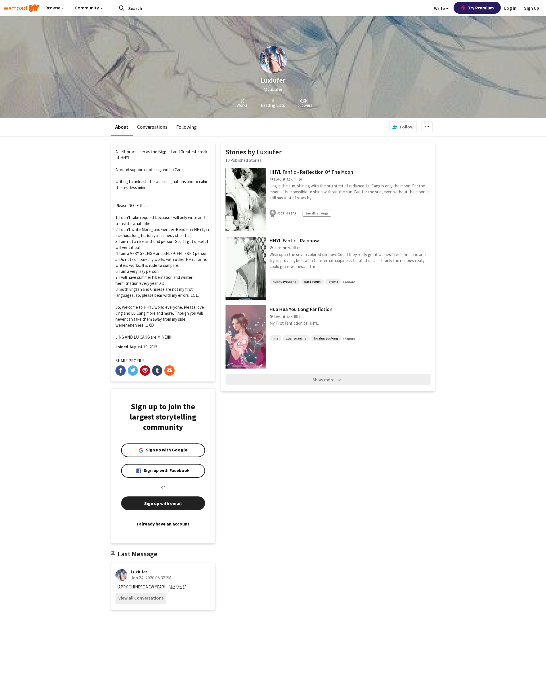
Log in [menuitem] (510, 8)
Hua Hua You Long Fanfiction (301, 309)
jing (275, 338)
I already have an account (163, 524)
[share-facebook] (120, 370)
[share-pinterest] (145, 370)
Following (186, 127)
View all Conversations (141, 598)
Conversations (152, 127)
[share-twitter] (133, 370)
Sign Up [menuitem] (531, 8)
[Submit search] (121, 8)
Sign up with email (163, 503)
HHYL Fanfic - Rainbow (294, 240)
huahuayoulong (285, 281)
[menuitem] (403, 126)
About (122, 127)
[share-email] (169, 370)
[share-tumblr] (157, 370)
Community (87, 8)
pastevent (312, 281)
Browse (53, 8)
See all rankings (316, 213)
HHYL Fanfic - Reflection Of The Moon (311, 172)
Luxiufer (139, 571)
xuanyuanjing (296, 338)
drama (333, 281)
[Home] (22, 8)
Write (440, 8)
